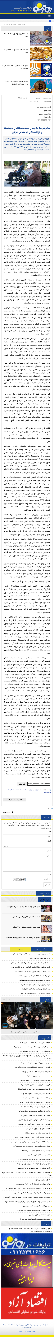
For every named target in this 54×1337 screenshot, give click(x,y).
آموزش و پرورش (34, 789)
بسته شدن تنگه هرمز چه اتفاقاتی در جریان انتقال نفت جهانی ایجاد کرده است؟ (27, 1174)
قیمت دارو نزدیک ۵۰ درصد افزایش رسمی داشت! (33, 1210)
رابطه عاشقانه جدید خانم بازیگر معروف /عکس (26, 917)
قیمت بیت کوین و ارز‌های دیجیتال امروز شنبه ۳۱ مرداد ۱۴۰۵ (16, 83)
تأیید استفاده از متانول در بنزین (39, 1214)
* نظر (49, 851)
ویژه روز (20, 949)
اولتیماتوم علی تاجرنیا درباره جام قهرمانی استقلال (34, 1089)
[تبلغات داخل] (27, 1244)
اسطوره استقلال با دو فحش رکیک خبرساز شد (35, 993)
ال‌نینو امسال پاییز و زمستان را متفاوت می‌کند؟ (34, 1084)
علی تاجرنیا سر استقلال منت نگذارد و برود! (36, 1071)
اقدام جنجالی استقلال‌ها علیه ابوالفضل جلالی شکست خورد (30, 967)
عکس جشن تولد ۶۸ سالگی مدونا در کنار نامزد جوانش (23, 907)
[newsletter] (14, 799)
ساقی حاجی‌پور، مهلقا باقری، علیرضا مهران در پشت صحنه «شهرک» (28, 1188)
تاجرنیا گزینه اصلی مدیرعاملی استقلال (37, 1133)
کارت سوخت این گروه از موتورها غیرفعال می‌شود (34, 1168)
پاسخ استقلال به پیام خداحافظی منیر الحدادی (34, 1051)
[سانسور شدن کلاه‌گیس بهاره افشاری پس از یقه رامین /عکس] (46, 939)
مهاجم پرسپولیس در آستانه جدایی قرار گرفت (35, 1042)
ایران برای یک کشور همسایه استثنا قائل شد (35, 1106)
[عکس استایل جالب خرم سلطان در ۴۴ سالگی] (46, 929)
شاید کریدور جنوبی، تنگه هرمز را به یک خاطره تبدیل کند (31, 1047)
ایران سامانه (22, 1331)
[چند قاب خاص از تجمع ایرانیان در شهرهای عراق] (27, 1019)
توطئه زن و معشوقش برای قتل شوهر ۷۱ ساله (35, 1102)
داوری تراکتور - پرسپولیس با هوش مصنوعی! (35, 1093)
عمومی (38, 98)
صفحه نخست (47, 98)
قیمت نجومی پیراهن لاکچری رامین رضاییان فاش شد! (32, 971)
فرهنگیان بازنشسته (21, 789)
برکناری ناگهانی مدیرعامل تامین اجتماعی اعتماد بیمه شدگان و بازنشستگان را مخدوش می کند (30, 1230)
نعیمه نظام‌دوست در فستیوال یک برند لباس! (35, 1219)
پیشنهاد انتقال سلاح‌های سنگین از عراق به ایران (34, 1120)
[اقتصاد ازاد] (27, 1303)
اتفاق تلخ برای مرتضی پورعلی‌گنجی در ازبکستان (34, 1124)
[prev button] (9, 999)
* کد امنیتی (47, 874)
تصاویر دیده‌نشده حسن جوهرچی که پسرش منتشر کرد (31, 1146)
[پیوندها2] (27, 1271)
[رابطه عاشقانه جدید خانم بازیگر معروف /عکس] (46, 918)
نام (50, 831)
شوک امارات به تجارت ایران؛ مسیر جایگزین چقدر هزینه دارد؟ (30, 1141)
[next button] (4, 999)
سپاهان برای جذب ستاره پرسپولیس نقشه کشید (34, 980)
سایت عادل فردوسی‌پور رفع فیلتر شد (38, 1076)
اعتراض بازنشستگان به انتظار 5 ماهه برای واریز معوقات (32, 1137)
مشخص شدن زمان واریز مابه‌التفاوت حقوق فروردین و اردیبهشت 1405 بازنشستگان (27, 1057)
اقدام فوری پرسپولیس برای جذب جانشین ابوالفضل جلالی (31, 954)
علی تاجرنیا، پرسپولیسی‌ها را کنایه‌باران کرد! (36, 989)
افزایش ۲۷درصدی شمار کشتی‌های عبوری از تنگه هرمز (32, 1067)
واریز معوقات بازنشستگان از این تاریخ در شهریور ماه (33, 1184)
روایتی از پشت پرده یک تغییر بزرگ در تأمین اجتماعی (32, 1192)
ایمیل (49, 841)
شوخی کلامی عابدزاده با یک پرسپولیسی (36, 1206)
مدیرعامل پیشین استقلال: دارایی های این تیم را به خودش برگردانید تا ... (26, 1197)
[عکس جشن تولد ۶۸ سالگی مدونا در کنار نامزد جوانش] (46, 908)
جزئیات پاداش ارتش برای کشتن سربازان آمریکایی (33, 1159)
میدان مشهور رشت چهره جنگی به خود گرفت (35, 1062)
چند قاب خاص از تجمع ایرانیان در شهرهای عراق (27, 1032)
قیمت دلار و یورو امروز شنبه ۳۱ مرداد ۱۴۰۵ (16, 35)
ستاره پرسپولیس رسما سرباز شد (40, 958)
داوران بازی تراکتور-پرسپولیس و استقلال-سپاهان (34, 1111)
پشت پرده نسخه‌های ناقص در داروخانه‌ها (36, 1150)
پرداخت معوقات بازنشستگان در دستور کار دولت (34, 1098)
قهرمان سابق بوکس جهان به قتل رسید (37, 1128)
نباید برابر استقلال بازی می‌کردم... (39, 1155)
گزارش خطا (7, 812)
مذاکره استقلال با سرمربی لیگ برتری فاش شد (35, 1080)
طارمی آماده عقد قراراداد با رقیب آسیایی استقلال (34, 976)
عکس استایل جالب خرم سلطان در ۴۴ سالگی (26, 927)
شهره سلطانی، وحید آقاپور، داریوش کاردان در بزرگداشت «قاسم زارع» (27, 1201)
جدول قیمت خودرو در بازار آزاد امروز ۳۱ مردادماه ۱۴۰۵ (15, 67)
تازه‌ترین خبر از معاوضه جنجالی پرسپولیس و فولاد (33, 1163)
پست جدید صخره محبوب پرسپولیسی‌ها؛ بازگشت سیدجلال (30, 962)
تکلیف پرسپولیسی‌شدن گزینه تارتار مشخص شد (35, 984)
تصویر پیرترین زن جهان (42, 1179)
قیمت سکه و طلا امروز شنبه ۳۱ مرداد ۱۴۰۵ (16, 51)
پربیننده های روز (41, 949)
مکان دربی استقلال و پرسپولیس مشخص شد (35, 1115)
